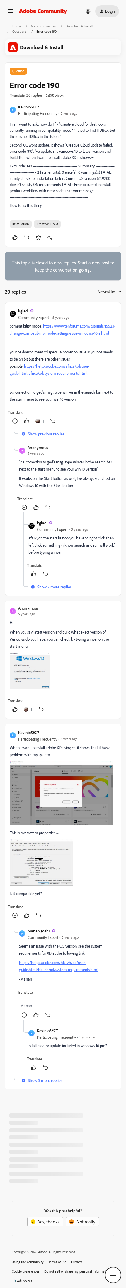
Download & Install (79, 26)
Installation (20, 224)
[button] (10, 13)
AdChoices (24, 1281)
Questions (19, 31)
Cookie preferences (26, 1271)
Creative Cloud (47, 224)
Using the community (28, 1262)
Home (16, 26)
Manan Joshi (39, 930)
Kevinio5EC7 (28, 106)
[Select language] (88, 11)
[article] (63, 366)
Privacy (76, 1262)
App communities (43, 26)
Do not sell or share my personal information (77, 1271)
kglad (23, 310)
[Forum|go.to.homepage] (43, 11)
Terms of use (57, 1262)
